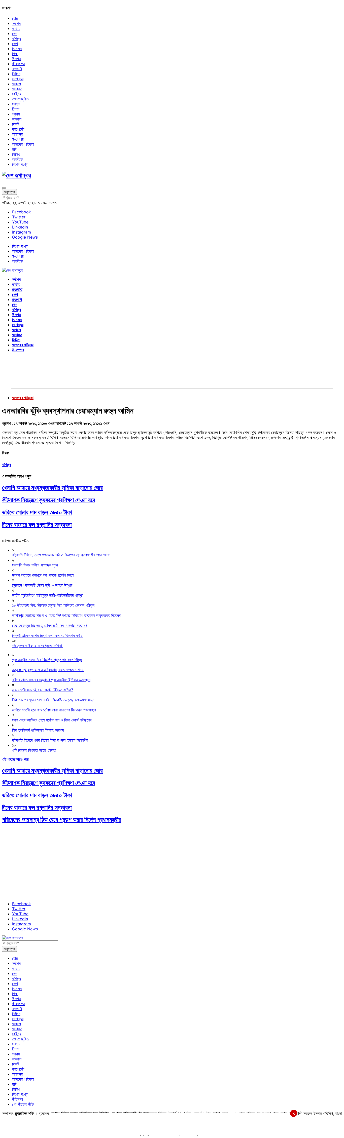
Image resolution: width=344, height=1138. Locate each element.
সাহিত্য (16, 93)
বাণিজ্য (16, 38)
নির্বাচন (16, 73)
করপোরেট (18, 129)
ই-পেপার (17, 139)
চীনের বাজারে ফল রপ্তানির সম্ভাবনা (37, 524)
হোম (15, 18)
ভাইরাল (16, 119)
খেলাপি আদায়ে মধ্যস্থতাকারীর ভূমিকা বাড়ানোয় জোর (52, 487)
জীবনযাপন (18, 63)
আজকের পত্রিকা (23, 144)
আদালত (17, 88)
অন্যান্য (17, 134)
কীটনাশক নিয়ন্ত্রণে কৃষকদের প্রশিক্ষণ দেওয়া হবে (48, 500)
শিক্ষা (15, 53)
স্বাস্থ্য (16, 103)
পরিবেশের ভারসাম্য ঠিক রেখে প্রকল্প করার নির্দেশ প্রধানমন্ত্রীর (61, 819)
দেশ (14, 33)
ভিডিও (16, 154)
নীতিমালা (17, 1099)
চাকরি (15, 124)
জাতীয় (16, 28)
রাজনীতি (17, 289)
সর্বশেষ (16, 23)
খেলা (15, 43)
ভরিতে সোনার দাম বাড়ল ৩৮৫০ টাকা (37, 512)
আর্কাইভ (17, 159)
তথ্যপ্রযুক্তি (20, 98)
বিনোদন (17, 48)
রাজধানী (17, 68)
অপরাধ (16, 83)
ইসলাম (16, 58)
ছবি (14, 149)
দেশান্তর (17, 78)
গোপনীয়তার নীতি (23, 1104)
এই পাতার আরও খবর (15, 759)
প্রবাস (16, 114)
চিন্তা (15, 108)
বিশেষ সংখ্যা (20, 164)
